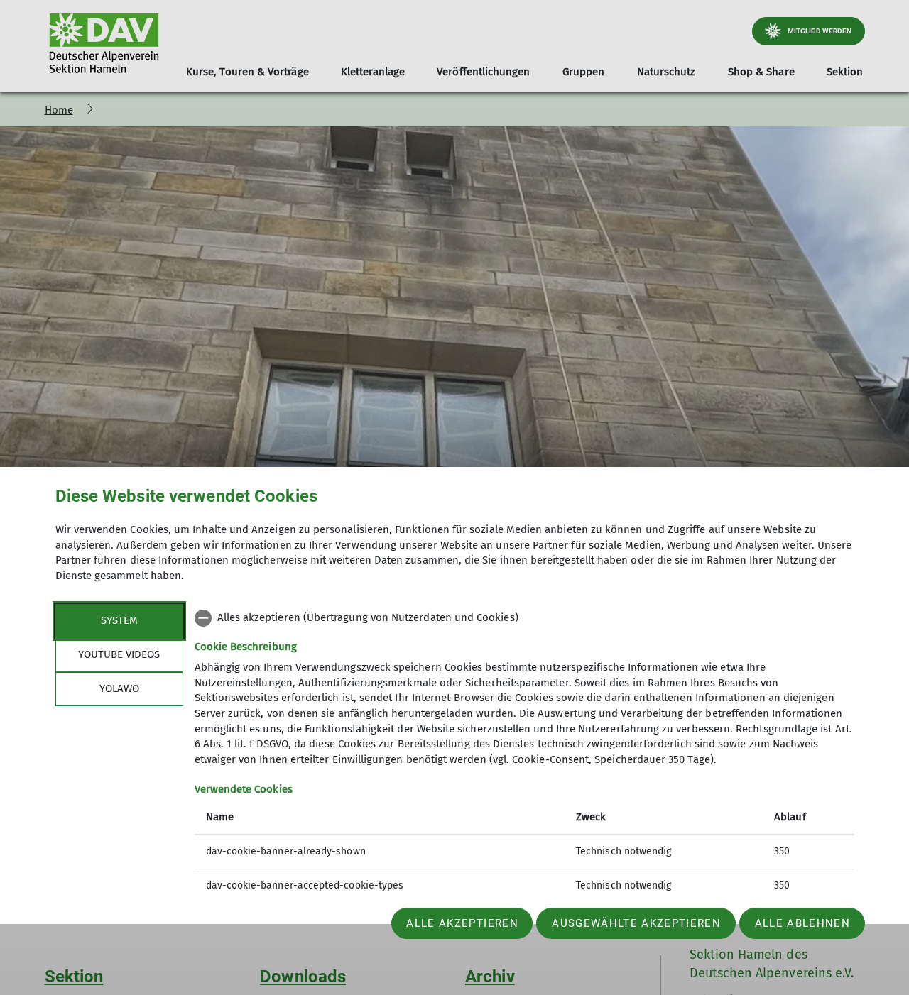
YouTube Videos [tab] (119, 654)
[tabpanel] (524, 753)
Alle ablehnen (802, 923)
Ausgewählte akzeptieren (636, 923)
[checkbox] (524, 618)
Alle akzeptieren (462, 923)
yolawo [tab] (119, 688)
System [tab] (119, 620)
